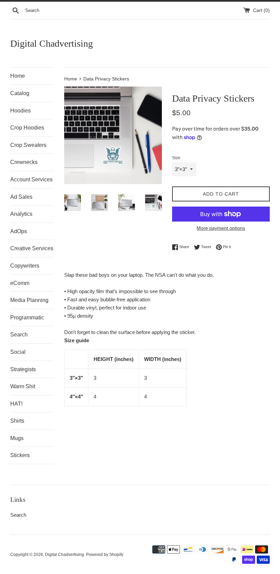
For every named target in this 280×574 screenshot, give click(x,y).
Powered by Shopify (104, 554)
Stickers (20, 455)
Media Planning (29, 300)
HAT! (16, 404)
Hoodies (20, 111)
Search (19, 334)
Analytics (21, 214)
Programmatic (27, 317)
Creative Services (31, 248)
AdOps (18, 231)
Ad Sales (21, 197)
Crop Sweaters (28, 145)
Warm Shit (22, 386)
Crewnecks (24, 162)
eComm (19, 283)
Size (176, 157)
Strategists (23, 369)
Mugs (17, 438)
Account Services (31, 179)
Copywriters (24, 266)
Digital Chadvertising (51, 43)
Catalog (19, 93)
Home (17, 76)
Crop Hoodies (27, 128)
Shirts (17, 421)
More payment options (221, 228)
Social (18, 352)
